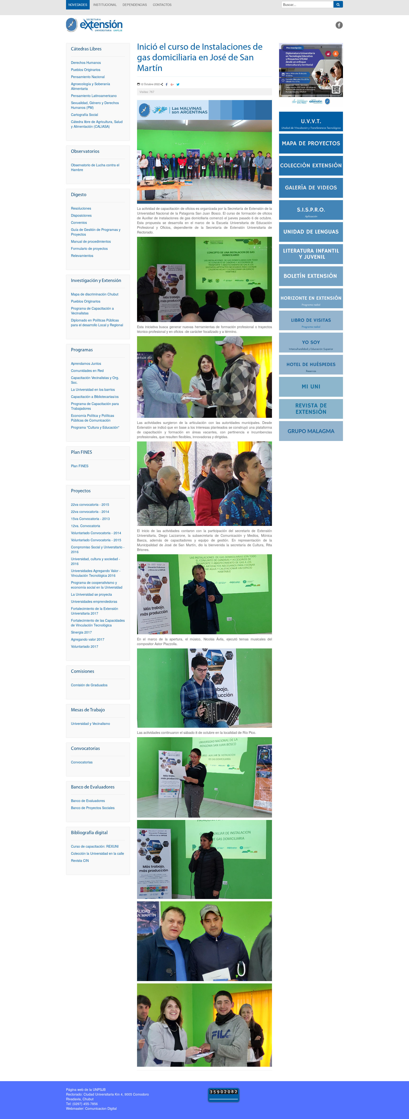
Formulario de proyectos (89, 248)
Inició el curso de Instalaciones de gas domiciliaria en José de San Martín (199, 58)
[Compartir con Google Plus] (172, 84)
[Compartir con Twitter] (177, 84)
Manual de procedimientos (91, 241)
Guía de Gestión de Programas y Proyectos (95, 232)
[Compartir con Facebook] (166, 84)
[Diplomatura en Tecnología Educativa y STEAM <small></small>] (311, 74)
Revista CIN (80, 860)
